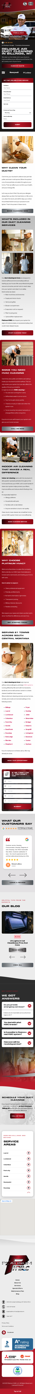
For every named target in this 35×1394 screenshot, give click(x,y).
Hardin (6, 1176)
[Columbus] (28, 1164)
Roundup (7, 1188)
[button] (12, 875)
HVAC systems (28, 685)
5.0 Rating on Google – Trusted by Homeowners (16, 45)
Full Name (6, 85)
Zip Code (6, 104)
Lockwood (7, 1159)
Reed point (7, 1182)
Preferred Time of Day (9, 110)
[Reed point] (28, 1182)
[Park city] (28, 1170)
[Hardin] (28, 1176)
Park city (7, 1170)
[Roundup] (28, 1188)
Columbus (7, 1165)
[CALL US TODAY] (25, 4)
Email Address (7, 97)
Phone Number (7, 91)
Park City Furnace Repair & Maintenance (17, 942)
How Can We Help (8, 116)
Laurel (6, 1153)
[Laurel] (28, 1153)
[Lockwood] (28, 1158)
